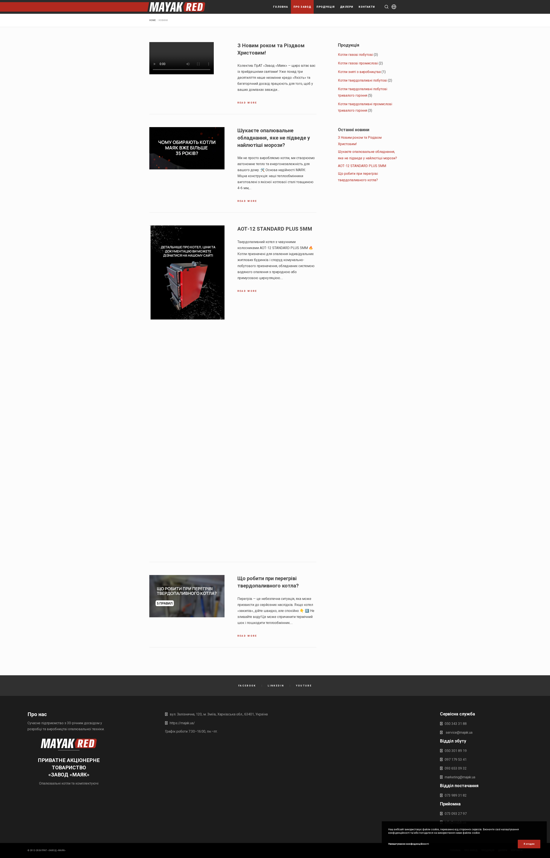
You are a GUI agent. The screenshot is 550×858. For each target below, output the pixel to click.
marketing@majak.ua (460, 777)
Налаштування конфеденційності (408, 844)
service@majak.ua (458, 732)
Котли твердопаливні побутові (362, 80)
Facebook (247, 685)
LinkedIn (276, 685)
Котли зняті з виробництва (359, 72)
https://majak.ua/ (182, 723)
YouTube (304, 685)
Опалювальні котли (54, 783)
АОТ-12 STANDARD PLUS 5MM (362, 166)
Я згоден (529, 844)
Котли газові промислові (358, 63)
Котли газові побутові (355, 55)
